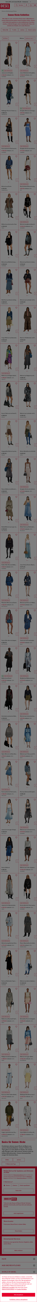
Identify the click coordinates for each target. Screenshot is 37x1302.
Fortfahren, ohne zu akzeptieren (19, 1299)
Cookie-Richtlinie (22, 1289)
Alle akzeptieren (18, 1294)
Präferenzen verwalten (8, 1287)
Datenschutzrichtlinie (8, 1289)
